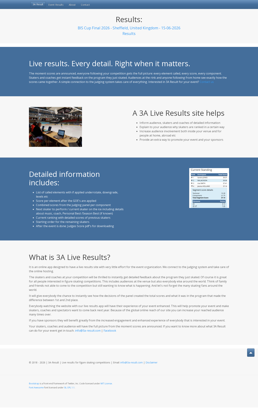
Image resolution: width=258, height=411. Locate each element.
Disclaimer (151, 362)
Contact (85, 4)
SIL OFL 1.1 (69, 387)
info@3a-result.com (88, 330)
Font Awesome (36, 387)
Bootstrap (34, 383)
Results (129, 33)
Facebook (110, 330)
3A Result (38, 4)
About (72, 4)
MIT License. (107, 383)
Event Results (56, 4)
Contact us (207, 82)
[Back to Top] (250, 352)
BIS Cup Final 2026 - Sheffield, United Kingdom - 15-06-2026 (129, 27)
